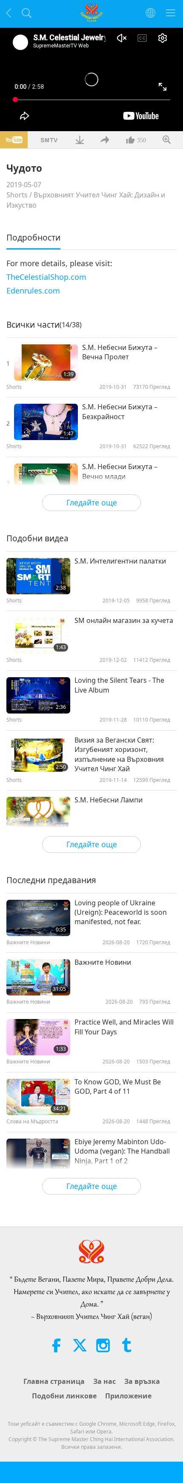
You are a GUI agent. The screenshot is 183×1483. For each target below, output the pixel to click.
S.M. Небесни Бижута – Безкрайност (119, 411)
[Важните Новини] (38, 977)
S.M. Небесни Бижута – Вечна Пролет (119, 352)
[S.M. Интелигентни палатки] (38, 576)
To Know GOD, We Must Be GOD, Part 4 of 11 (117, 1086)
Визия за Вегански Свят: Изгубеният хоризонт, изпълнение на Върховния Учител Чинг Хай (119, 754)
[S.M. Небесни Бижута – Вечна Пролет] (46, 362)
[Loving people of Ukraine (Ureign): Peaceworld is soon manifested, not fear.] (38, 918)
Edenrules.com (33, 290)
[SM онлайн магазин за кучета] (38, 635)
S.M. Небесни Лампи (108, 800)
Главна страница (54, 1381)
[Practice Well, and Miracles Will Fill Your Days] (38, 1037)
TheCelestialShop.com (46, 277)
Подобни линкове (64, 1396)
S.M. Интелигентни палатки (120, 561)
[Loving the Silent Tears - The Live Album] (38, 695)
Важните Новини (102, 962)
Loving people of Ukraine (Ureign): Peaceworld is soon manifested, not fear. (120, 912)
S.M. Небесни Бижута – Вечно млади (119, 471)
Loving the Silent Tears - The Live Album (119, 684)
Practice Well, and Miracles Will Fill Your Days (124, 1026)
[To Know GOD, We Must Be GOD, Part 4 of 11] (38, 1097)
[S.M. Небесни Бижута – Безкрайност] (46, 422)
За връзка (142, 1381)
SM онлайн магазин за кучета (123, 620)
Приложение (128, 1396)
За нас (104, 1381)
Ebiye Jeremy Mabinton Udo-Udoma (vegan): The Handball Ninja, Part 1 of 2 (122, 1151)
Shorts (17, 195)
